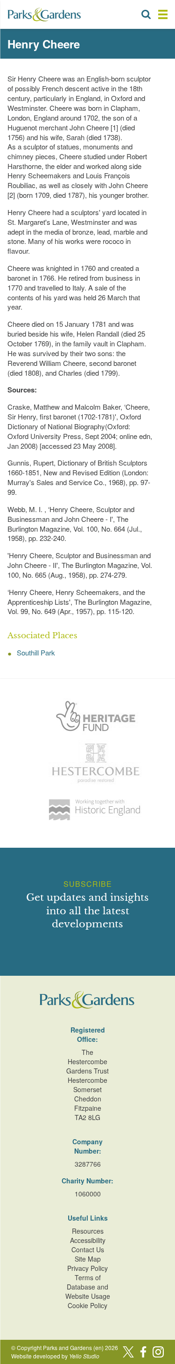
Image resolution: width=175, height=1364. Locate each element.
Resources (88, 1231)
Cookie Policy (87, 1305)
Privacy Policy (87, 1268)
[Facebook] (143, 1351)
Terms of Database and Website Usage (87, 1287)
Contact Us (87, 1249)
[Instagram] (158, 1351)
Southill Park (36, 652)
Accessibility (87, 1240)
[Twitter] (128, 1351)
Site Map (88, 1258)
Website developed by (55, 1356)
